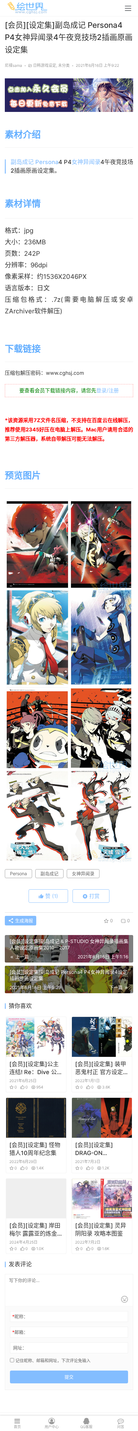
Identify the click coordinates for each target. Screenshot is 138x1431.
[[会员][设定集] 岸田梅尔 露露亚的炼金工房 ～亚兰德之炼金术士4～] (36, 1199)
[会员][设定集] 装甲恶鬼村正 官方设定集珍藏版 (102, 1068)
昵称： (20, 1316)
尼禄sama (13, 65)
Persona (46, 162)
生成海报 (23, 920)
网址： (20, 1347)
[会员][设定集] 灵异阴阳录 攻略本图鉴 (100, 1229)
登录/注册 (107, 390)
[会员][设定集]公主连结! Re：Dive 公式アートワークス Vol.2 (36, 1068)
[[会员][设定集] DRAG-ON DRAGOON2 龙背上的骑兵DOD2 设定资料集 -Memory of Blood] (102, 1118)
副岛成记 (22, 162)
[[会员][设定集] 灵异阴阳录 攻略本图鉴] (102, 1199)
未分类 (64, 65)
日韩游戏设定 (44, 65)
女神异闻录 (86, 162)
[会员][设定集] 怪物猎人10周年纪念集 (34, 1149)
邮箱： (20, 1332)
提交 (69, 1377)
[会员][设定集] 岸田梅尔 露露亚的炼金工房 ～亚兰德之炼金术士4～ (36, 1230)
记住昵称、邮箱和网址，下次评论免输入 (52, 1360)
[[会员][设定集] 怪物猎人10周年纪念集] (36, 1118)
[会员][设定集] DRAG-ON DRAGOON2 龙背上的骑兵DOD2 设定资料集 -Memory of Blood (101, 1149)
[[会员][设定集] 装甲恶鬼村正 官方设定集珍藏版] (102, 1037)
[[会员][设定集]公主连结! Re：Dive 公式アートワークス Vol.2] (36, 1037)
